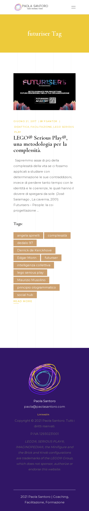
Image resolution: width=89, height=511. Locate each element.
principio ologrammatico (36, 287)
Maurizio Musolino (31, 280)
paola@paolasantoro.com (44, 407)
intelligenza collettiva (33, 265)
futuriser (51, 258)
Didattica (21, 126)
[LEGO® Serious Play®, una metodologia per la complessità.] (44, 91)
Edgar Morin (26, 258)
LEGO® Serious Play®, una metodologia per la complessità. (40, 144)
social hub (25, 295)
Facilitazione (41, 126)
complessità (57, 235)
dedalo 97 (25, 243)
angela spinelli (28, 235)
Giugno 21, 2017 (25, 121)
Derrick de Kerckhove (34, 250)
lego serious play (30, 272)
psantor (50, 121)
